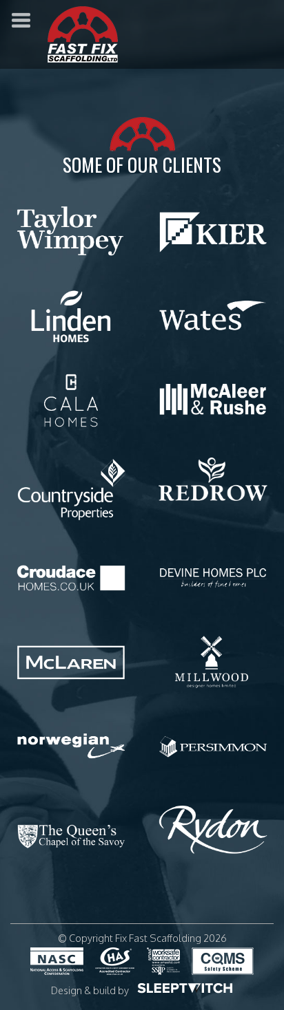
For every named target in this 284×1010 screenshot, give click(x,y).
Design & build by (90, 990)
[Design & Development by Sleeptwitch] (184, 987)
